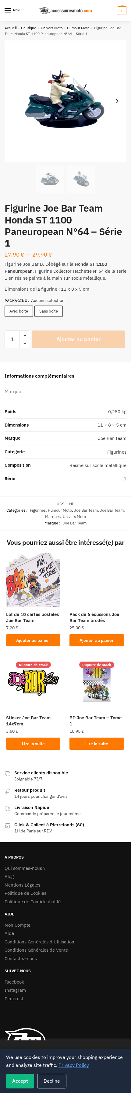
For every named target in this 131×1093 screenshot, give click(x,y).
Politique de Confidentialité (33, 901)
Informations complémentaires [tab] (39, 376)
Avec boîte (18, 311)
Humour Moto (78, 28)
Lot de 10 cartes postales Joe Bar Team (32, 617)
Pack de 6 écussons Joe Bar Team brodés (94, 617)
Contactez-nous (21, 958)
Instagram (15, 990)
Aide (9, 933)
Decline (52, 1081)
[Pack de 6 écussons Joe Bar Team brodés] (96, 580)
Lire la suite (33, 743)
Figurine (13, 264)
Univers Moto (52, 28)
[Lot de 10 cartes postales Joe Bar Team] (33, 580)
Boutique (28, 28)
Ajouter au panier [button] (33, 640)
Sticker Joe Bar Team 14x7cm (28, 721)
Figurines (38, 510)
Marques (53, 516)
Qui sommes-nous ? (25, 868)
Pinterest (14, 998)
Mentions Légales (22, 885)
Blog (9, 876)
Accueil (11, 28)
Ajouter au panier (78, 339)
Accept (20, 1081)
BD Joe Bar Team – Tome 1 (95, 721)
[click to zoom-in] (65, 101)
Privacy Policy (73, 1065)
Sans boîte (48, 311)
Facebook (14, 982)
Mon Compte (17, 925)
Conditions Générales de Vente (36, 950)
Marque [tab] (13, 391)
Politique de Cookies (25, 893)
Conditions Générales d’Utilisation (39, 942)
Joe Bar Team (86, 510)
